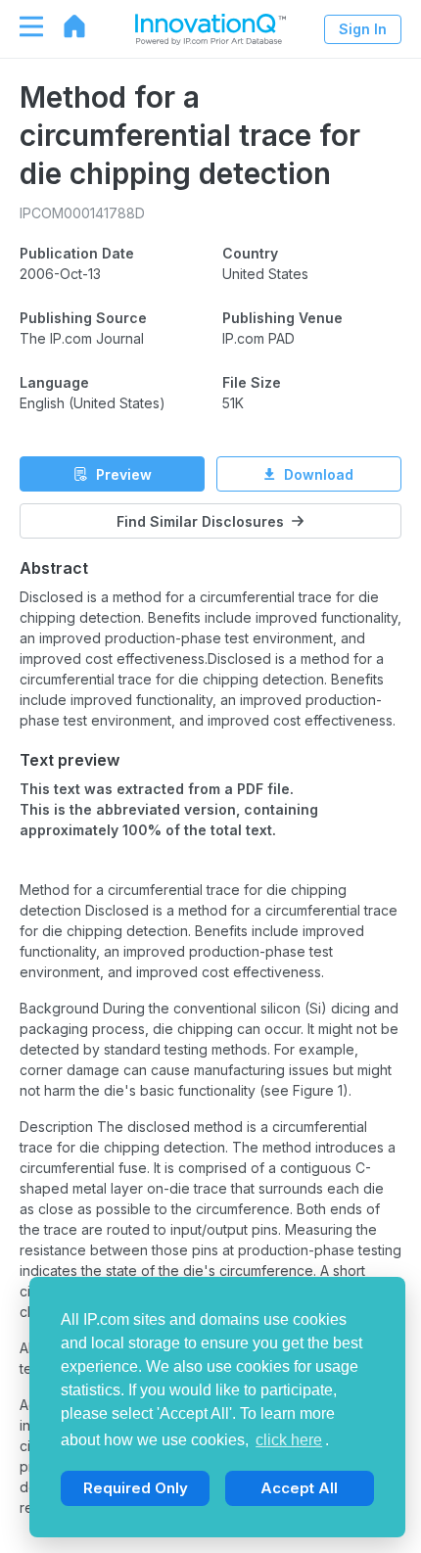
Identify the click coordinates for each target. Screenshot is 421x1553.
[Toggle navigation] (21, 26)
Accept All (299, 1488)
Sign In (363, 29)
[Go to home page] (64, 26)
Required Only (135, 1488)
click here (289, 1440)
